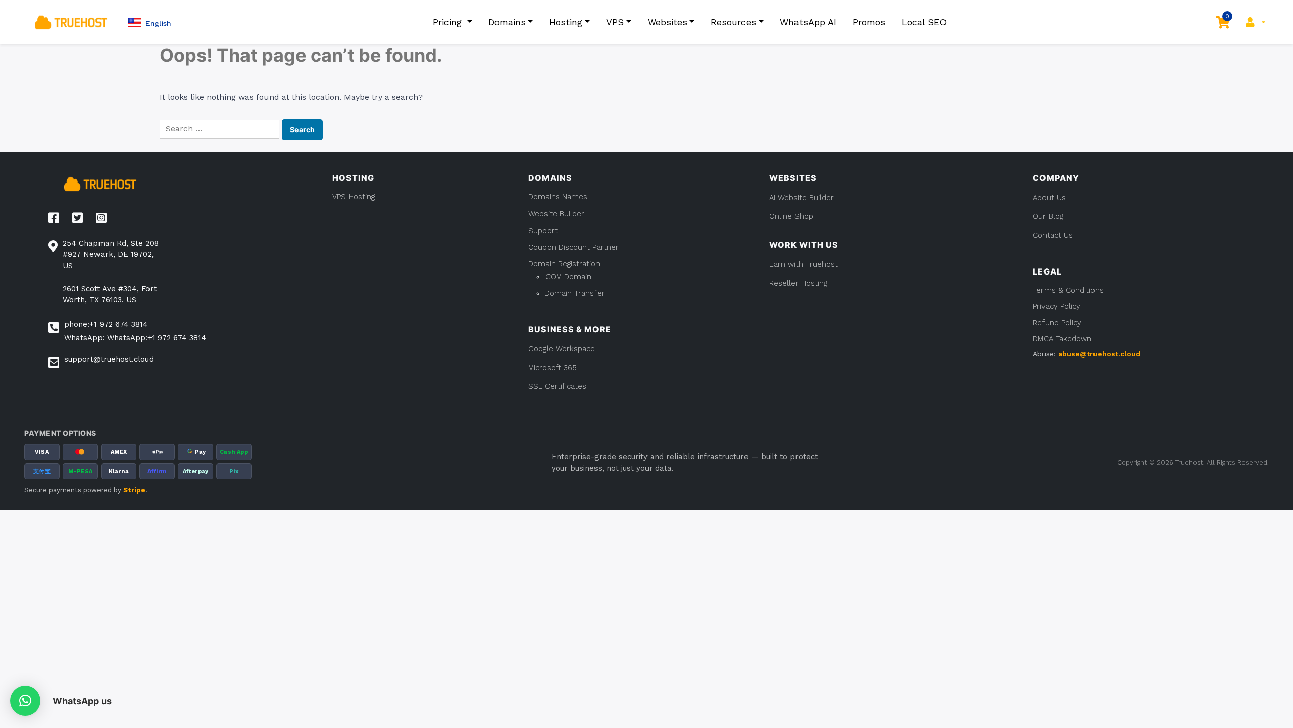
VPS (615, 22)
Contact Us (1053, 235)
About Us (1049, 197)
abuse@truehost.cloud (1099, 354)
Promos (869, 22)
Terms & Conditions (1068, 290)
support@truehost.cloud (109, 359)
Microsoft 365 (552, 367)
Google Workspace (561, 348)
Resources (733, 22)
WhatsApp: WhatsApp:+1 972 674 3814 (135, 337)
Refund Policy (1057, 322)
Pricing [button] (449, 22)
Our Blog (1048, 216)
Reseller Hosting (798, 283)
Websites (667, 22)
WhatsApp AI (808, 22)
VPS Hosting (353, 196)
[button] (149, 22)
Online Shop (791, 216)
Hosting (565, 22)
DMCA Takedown (1062, 338)
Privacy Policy (1056, 306)
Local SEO (924, 22)
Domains (507, 22)
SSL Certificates (557, 386)
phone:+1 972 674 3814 (106, 324)
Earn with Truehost (803, 264)
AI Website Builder (801, 197)
